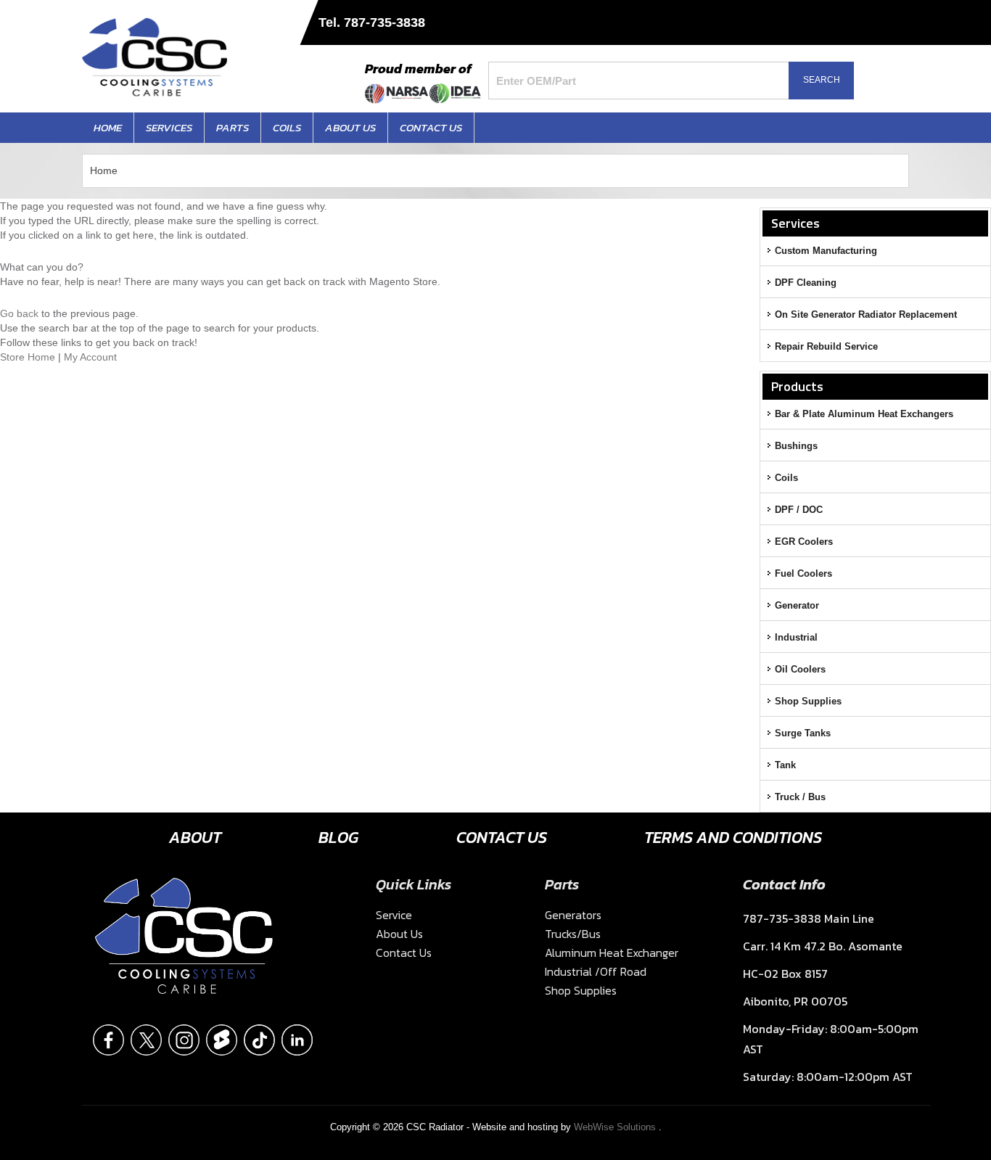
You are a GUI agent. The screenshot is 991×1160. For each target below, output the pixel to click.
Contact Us (501, 838)
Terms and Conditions (733, 838)
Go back (19, 313)
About (195, 838)
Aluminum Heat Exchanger (611, 952)
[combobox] (647, 80)
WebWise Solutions (616, 1127)
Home (104, 170)
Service (394, 915)
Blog (338, 838)
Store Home (27, 357)
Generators (573, 915)
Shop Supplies (581, 990)
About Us (399, 933)
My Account (90, 357)
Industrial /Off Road (595, 971)
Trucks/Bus (573, 933)
